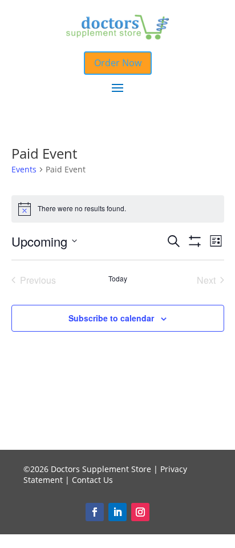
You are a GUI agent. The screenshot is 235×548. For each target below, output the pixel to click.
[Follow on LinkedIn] (117, 512)
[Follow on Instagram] (140, 512)
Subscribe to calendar (111, 318)
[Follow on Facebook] (95, 512)
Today (117, 278)
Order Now (117, 63)
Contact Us (92, 479)
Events (24, 169)
